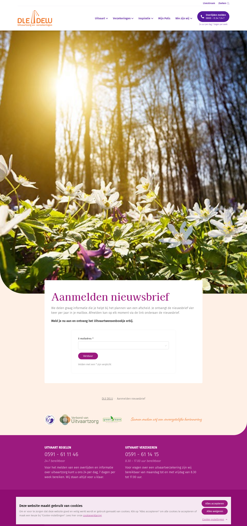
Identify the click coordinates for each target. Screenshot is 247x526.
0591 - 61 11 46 (61, 454)
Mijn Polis (164, 18)
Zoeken (222, 3)
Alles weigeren (215, 511)
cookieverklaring (92, 515)
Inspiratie (144, 18)
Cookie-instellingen (213, 519)
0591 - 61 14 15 (142, 454)
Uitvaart (100, 18)
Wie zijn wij (182, 18)
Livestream (209, 3)
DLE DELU (107, 398)
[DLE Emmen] (37, 18)
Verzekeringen (122, 18)
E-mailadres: (85, 338)
